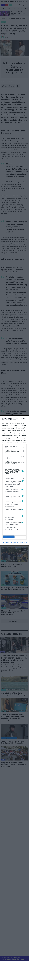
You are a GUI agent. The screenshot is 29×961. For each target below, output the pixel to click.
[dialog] (14, 481)
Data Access (14, 542)
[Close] (25, 418)
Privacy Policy (23, 542)
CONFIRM (9, 536)
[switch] (23, 451)
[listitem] (14, 447)
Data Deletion (5, 542)
